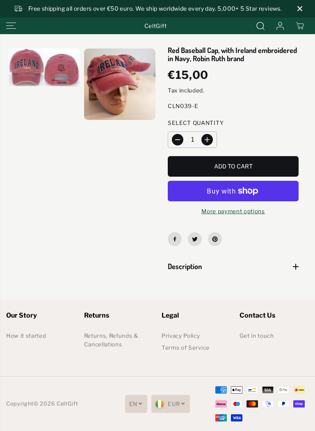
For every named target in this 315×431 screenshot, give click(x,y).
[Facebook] (175, 239)
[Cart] (300, 26)
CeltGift (67, 404)
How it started (26, 335)
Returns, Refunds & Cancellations (111, 340)
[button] (11, 26)
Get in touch (257, 335)
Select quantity (196, 123)
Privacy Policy (181, 335)
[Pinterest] (215, 239)
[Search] (260, 26)
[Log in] (280, 26)
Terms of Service (186, 347)
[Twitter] (195, 239)
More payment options (233, 211)
